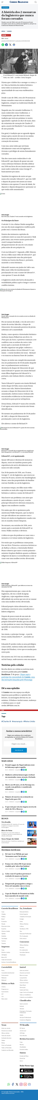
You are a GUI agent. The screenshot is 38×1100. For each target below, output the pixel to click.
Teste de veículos (6, 1035)
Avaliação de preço (6, 1038)
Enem (21, 921)
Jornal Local (23, 1030)
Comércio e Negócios (25, 1020)
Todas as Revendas (6, 1047)
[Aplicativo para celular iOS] (27, 1071)
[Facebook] (6, 45)
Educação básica (24, 912)
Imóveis (22, 1006)
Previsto (22, 947)
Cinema (3, 986)
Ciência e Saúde (5, 931)
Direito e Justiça (5, 952)
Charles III (7, 721)
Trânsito (3, 943)
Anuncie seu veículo (6, 1030)
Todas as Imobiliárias (25, 995)
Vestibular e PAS (24, 929)
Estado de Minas (24, 1056)
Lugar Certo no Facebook (26, 992)
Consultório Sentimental (7, 973)
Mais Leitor (4, 999)
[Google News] (14, 45)
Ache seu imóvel (24, 970)
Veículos (22, 1008)
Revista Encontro (27, 1039)
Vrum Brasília (23, 1035)
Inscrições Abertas (25, 952)
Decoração (22, 987)
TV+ (2, 996)
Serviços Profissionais (25, 1017)
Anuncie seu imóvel (25, 973)
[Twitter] (10, 45)
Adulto (21, 1015)
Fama (2, 970)
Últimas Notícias (24, 924)
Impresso (5, 947)
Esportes (3, 929)
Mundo (9, 31)
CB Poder (22, 1033)
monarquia (17, 721)
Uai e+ (21, 1061)
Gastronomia (4, 975)
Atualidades (23, 1047)
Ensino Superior (24, 914)
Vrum (3, 1025)
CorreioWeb (6, 967)
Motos (3, 1043)
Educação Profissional (25, 933)
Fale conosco (23, 938)
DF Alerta (22, 1028)
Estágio (22, 919)
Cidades (3, 914)
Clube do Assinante (6, 959)
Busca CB (3, 957)
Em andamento (24, 950)
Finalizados (23, 955)
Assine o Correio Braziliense (8, 962)
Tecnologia (4, 938)
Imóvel (23, 967)
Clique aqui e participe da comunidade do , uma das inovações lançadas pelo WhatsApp (18, 677)
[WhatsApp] (2, 45)
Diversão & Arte (5, 926)
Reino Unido (30, 721)
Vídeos (3, 1040)
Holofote (3, 936)
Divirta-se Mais (7, 983)
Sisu (21, 931)
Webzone (3, 978)
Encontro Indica (24, 1049)
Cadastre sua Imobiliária (26, 997)
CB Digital (4, 955)
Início (3, 31)
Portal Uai (22, 1058)
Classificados (25, 1000)
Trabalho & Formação (25, 916)
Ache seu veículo (5, 1028)
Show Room (23, 985)
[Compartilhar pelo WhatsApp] (26, 770)
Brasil (2, 919)
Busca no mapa (24, 975)
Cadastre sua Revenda (7, 1050)
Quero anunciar (24, 1004)
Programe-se (4, 989)
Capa (2, 912)
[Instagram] (21, 1084)
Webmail (3, 980)
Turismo (3, 941)
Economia (4, 921)
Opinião (3, 933)
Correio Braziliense (9, 908)
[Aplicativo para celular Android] (27, 1076)
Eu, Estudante (26, 908)
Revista (22, 1044)
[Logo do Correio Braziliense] (19, 2)
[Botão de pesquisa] (36, 2)
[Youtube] (25, 1084)
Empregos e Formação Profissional (26, 1011)
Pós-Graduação (24, 936)
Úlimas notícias (24, 980)
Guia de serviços (24, 982)
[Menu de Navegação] (2, 2)
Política (3, 916)
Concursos (24, 942)
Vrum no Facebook (6, 1045)
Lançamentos (23, 978)
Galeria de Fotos (24, 990)
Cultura (22, 926)
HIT (2, 994)
